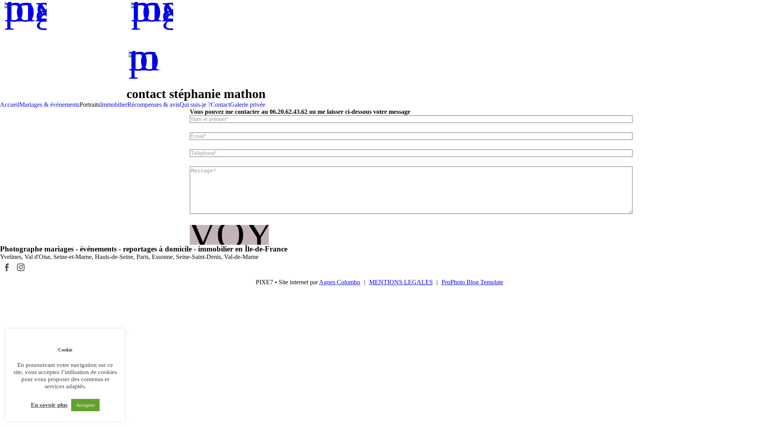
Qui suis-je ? (195, 104)
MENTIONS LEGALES (401, 282)
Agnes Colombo (339, 282)
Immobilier (113, 104)
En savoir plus (49, 405)
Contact (220, 104)
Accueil (9, 104)
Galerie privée (247, 104)
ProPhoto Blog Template (472, 282)
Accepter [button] (85, 405)
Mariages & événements (49, 104)
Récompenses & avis (153, 104)
